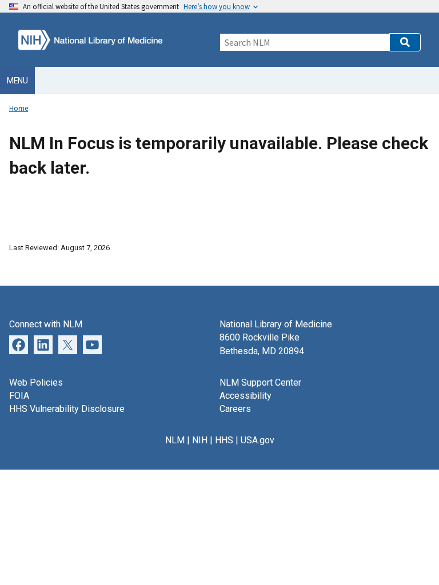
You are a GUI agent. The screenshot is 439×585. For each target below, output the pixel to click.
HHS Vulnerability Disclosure (67, 408)
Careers (235, 408)
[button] (405, 42)
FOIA (19, 395)
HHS (224, 440)
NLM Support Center (260, 382)
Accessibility (246, 395)
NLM (175, 440)
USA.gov (257, 440)
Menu (17, 80)
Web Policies (36, 382)
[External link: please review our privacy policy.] (43, 344)
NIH (199, 440)
